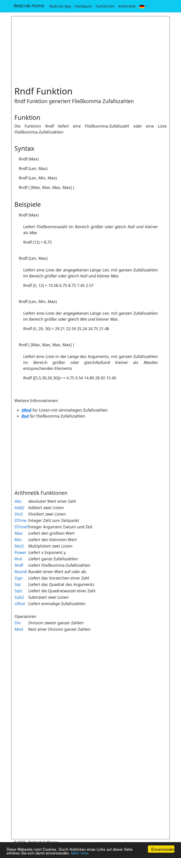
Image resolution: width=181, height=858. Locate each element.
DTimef (21, 526)
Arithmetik (127, 6)
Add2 (19, 507)
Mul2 (19, 546)
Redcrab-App (60, 6)
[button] (144, 6)
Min (18, 539)
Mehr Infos (80, 853)
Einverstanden (162, 849)
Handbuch (83, 6)
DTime (20, 520)
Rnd (18, 558)
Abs (18, 501)
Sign (19, 578)
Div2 (19, 514)
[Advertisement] (90, 51)
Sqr (18, 584)
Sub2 (19, 597)
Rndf (19, 565)
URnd (20, 603)
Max (19, 533)
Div (18, 622)
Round (21, 571)
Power (20, 552)
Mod (19, 629)
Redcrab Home (29, 6)
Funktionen (105, 6)
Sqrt (18, 590)
